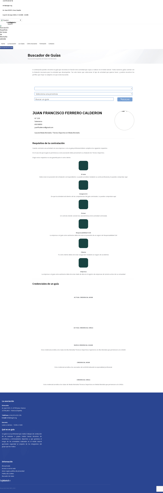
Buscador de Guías (8, 476)
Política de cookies (8, 473)
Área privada (6, 466)
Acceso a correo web (9, 468)
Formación (43, 44)
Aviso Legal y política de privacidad (13, 471)
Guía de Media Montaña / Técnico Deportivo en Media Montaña (57, 133)
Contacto (51, 44)
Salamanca (38, 121)
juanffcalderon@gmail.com (44, 127)
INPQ (11, 488)
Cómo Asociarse (32, 44)
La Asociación (11, 44)
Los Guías (21, 44)
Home (3, 44)
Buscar (125, 99)
